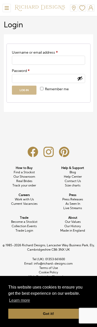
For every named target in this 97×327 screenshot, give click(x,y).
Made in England (72, 230)
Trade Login (24, 230)
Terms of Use (48, 268)
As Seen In (72, 204)
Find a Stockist (24, 172)
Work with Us (24, 199)
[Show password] (80, 78)
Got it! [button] (48, 314)
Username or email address (42, 52)
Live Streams (72, 208)
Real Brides (24, 181)
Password (28, 70)
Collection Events (24, 226)
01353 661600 (55, 259)
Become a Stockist (24, 222)
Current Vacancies (24, 204)
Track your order (24, 185)
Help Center (73, 176)
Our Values (73, 222)
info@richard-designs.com (53, 263)
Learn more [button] (19, 300)
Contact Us (73, 181)
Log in (24, 90)
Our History (72, 226)
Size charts (72, 185)
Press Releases (72, 199)
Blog (73, 172)
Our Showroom (24, 176)
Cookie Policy (48, 272)
